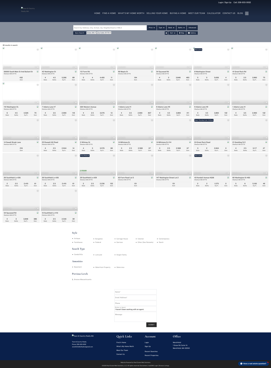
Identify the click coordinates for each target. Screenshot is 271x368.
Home (97, 13)
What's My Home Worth (131, 13)
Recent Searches (151, 351)
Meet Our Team (196, 13)
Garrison (119, 242)
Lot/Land (98, 255)
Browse (82, 279)
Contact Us (229, 13)
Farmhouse (78, 242)
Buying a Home (178, 13)
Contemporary (164, 239)
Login (147, 342)
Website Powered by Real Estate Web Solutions (136, 362)
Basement (78, 267)
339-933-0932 (244, 2)
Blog (240, 13)
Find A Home (109, 13)
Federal (98, 242)
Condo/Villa (78, 254)
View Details (21, 58)
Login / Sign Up (224, 2)
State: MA (91, 33)
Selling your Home (157, 13)
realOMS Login (153, 365)
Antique (77, 238)
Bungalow (99, 239)
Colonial (141, 239)
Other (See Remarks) (145, 242)
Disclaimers (143, 365)
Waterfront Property (102, 267)
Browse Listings (164, 365)
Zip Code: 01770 (103, 33)
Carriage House (122, 239)
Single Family (121, 255)
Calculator (214, 13)
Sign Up (148, 346)
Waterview (120, 267)
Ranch (161, 242)
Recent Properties (151, 355)
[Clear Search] (166, 33)
